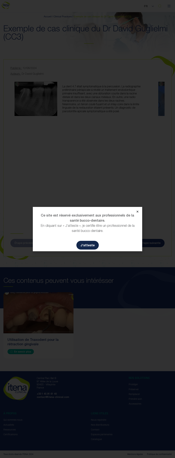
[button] (137, 211)
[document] (87, 229)
